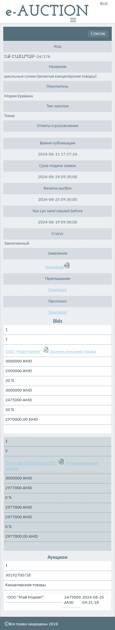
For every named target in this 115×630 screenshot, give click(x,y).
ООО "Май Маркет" (23, 352)
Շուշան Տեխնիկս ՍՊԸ (31, 463)
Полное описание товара (73, 352)
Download (54, 267)
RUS (104, 4)
